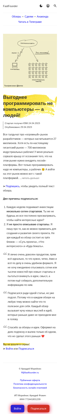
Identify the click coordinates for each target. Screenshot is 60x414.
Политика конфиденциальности (30, 384)
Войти (9, 348)
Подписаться (26, 348)
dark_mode (41, 6)
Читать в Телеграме (30, 22)
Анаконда (42, 16)
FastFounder (10, 6)
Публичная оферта (30, 380)
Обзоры (16, 16)
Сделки (29, 16)
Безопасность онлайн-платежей (30, 387)
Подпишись (13, 186)
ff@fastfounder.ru (30, 372)
